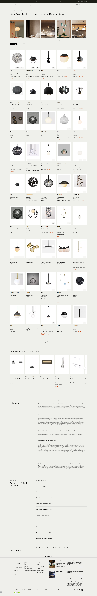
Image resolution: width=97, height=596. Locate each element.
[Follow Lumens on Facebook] (72, 590)
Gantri (58, 74)
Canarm (11, 166)
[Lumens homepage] (13, 5)
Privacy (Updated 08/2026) (26, 589)
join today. (61, 564)
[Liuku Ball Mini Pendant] (17, 181)
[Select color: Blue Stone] (11, 102)
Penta (58, 166)
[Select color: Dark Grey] (27, 376)
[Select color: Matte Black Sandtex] (76, 194)
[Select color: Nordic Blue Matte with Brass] (32, 70)
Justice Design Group (45, 105)
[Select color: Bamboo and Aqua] (27, 194)
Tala (42, 135)
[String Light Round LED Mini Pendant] (64, 312)
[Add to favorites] (11, 67)
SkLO (73, 264)
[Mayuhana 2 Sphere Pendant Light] (17, 213)
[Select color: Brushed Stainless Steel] (77, 325)
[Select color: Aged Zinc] (10, 325)
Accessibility (16, 589)
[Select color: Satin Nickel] (42, 292)
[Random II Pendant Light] (17, 57)
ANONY (74, 198)
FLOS (58, 329)
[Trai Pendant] (80, 279)
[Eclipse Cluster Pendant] (64, 246)
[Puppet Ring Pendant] (33, 246)
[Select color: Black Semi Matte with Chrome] (29, 70)
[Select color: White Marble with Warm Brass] (74, 131)
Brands (26, 566)
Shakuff (27, 168)
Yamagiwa (27, 135)
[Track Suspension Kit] (77, 362)
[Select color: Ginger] (46, 163)
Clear (22, 46)
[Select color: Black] (11, 70)
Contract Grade (37, 44)
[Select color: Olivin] (12, 292)
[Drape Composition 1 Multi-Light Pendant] (80, 246)
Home (11, 10)
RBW (58, 198)
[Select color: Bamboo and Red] (31, 194)
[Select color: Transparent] (65, 163)
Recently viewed (34, 351)
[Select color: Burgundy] (12, 102)
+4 (39, 70)
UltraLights (59, 105)
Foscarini (27, 296)
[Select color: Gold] (27, 163)
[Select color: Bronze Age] (58, 102)
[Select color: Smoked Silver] (64, 102)
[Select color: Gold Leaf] (33, 376)
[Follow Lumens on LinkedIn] (82, 590)
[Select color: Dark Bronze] (70, 376)
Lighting (14, 10)
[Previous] (36, 1)
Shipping (15, 574)
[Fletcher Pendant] (17, 312)
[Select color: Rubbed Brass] (57, 376)
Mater (11, 198)
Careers (38, 568)
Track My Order (16, 572)
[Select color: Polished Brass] (74, 194)
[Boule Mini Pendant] (80, 57)
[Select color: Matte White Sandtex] (77, 194)
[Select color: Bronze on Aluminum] (86, 376)
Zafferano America (28, 379)
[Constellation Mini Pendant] (80, 312)
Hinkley (74, 230)
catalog (62, 573)
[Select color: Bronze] (64, 163)
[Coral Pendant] (33, 181)
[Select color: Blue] (58, 292)
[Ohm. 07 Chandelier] (48, 213)
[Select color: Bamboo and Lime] (29, 194)
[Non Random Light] (64, 118)
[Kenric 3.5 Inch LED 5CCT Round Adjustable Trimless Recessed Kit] (17, 362)
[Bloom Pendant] (17, 118)
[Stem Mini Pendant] (17, 279)
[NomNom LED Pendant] (48, 149)
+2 (24, 102)
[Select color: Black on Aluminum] (85, 376)
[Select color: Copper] (42, 70)
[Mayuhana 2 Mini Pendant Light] (33, 118)
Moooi (11, 74)
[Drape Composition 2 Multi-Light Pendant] (64, 279)
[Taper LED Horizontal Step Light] (47, 362)
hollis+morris (75, 329)
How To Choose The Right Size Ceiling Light (61, 547)
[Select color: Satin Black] (42, 376)
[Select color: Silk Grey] (60, 194)
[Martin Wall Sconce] (62, 362)
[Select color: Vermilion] (61, 194)
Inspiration (27, 564)
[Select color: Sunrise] (18, 102)
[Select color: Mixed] (26, 163)
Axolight (58, 230)
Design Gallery (39, 564)
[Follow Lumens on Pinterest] (75, 590)
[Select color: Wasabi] (47, 163)
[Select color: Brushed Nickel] (74, 376)
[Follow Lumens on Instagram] (77, 590)
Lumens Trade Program (82, 1)
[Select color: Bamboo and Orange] (30, 194)
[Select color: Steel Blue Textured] (18, 292)
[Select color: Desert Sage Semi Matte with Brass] (31, 70)
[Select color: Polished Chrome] (75, 194)
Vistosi (27, 263)
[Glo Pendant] (64, 149)
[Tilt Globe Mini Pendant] (33, 88)
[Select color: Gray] (30, 163)
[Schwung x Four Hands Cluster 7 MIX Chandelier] (33, 312)
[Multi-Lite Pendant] (33, 57)
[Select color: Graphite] (42, 131)
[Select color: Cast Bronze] (59, 102)
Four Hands (28, 330)
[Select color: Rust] (31, 376)
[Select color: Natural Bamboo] (28, 194)
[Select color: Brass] (29, 102)
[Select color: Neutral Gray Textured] (17, 292)
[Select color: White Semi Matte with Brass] (26, 70)
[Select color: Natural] (10, 194)
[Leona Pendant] (17, 149)
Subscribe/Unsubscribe (18, 577)
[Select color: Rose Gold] (58, 163)
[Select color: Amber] (31, 163)
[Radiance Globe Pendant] (48, 88)
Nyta (27, 105)
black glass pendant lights (72, 449)
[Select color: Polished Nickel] (56, 376)
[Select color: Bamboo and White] (32, 194)
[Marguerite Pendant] (17, 246)
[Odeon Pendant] (80, 213)
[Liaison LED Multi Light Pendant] (64, 213)
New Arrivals (27, 44)
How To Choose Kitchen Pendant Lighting (43, 547)
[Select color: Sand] (32, 376)
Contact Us (16, 570)
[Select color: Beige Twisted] (42, 102)
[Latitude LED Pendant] (80, 88)
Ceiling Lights (20, 10)
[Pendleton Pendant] (48, 279)
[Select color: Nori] (41, 163)
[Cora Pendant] (64, 57)
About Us (38, 562)
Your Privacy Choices (40, 572)
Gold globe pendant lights (43, 447)
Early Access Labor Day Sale (48, 1)
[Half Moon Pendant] (48, 312)
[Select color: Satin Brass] (75, 163)
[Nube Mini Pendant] (80, 149)
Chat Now (20, 563)
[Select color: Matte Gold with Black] (59, 226)
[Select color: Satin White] (41, 376)
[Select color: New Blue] (11, 292)
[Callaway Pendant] (80, 118)
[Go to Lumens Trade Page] (52, 564)
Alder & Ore (57, 379)
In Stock (20, 44)
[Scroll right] (84, 29)
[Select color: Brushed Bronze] (78, 194)
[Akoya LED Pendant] (64, 181)
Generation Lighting (76, 166)
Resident (11, 135)
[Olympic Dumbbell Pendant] (48, 246)
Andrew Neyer (44, 263)
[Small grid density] (71, 44)
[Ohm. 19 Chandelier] (80, 181)
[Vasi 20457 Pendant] (64, 88)
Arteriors (74, 296)
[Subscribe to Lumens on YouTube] (80, 590)
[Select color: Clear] (29, 163)
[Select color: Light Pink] (13, 102)
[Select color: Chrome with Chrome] (30, 70)
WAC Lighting (12, 381)
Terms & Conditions (40, 570)
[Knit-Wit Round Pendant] (17, 88)
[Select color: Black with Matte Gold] (58, 226)
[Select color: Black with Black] (57, 226)
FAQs (26, 562)
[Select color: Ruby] (45, 163)
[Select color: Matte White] (58, 194)
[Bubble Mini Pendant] (48, 57)
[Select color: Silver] (16, 102)
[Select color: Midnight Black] (74, 163)
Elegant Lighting (44, 198)
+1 (24, 292)
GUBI (27, 74)
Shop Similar (18, 67)
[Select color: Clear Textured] (16, 292)
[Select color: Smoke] (13, 292)
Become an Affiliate (40, 566)
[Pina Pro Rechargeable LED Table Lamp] (32, 362)
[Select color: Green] (57, 163)
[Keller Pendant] (48, 181)
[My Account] (82, 5)
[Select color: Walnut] (45, 131)
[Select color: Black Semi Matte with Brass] (28, 70)
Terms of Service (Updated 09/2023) (41, 589)
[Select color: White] (10, 70)
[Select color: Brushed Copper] (76, 325)
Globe (11, 46)
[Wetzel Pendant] (33, 213)
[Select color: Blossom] (42, 163)
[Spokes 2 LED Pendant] (33, 279)
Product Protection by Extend (30, 570)
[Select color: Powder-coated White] (74, 325)
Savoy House (75, 135)
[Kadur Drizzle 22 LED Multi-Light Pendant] (33, 149)
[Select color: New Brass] (61, 102)
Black (17, 46)
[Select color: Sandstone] (17, 102)
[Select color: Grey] (27, 102)
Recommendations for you (18, 351)
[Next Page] (53, 342)
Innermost (43, 74)
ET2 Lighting (43, 329)
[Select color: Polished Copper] (46, 226)
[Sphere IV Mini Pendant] (48, 118)
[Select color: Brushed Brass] (75, 325)
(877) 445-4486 (19, 567)
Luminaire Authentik (13, 263)
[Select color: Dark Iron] (60, 102)
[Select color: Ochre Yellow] (59, 194)
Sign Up (80, 566)
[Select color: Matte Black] (57, 194)
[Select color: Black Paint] (26, 194)
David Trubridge (28, 198)
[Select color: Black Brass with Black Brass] (27, 70)
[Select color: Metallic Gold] (42, 325)
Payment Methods (28, 568)
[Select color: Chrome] (28, 376)
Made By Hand (12, 105)
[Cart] (86, 5)
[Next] (60, 1)
